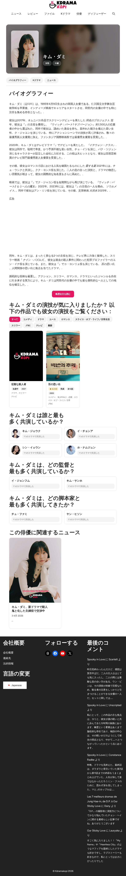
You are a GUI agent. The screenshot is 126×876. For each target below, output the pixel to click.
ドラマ (40, 319)
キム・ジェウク (31, 431)
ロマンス (65, 319)
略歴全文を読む (63, 294)
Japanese (16, 685)
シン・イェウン (31, 447)
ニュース (16, 13)
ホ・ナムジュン (86, 447)
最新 (50, 325)
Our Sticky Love (96, 830)
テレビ (39, 325)
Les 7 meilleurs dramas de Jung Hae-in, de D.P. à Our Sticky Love (102, 801)
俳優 (79, 13)
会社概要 (8, 652)
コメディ (27, 319)
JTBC (28, 325)
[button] (113, 13)
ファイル (49, 13)
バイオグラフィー (17, 80)
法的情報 (8, 663)
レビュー (33, 13)
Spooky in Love (96, 659)
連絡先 (7, 658)
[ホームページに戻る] (63, 4)
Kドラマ (65, 13)
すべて (15, 319)
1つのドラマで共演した (34, 436)
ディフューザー (97, 13)
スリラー (16, 325)
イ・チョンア (85, 431)
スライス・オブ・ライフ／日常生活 (92, 319)
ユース (52, 319)
